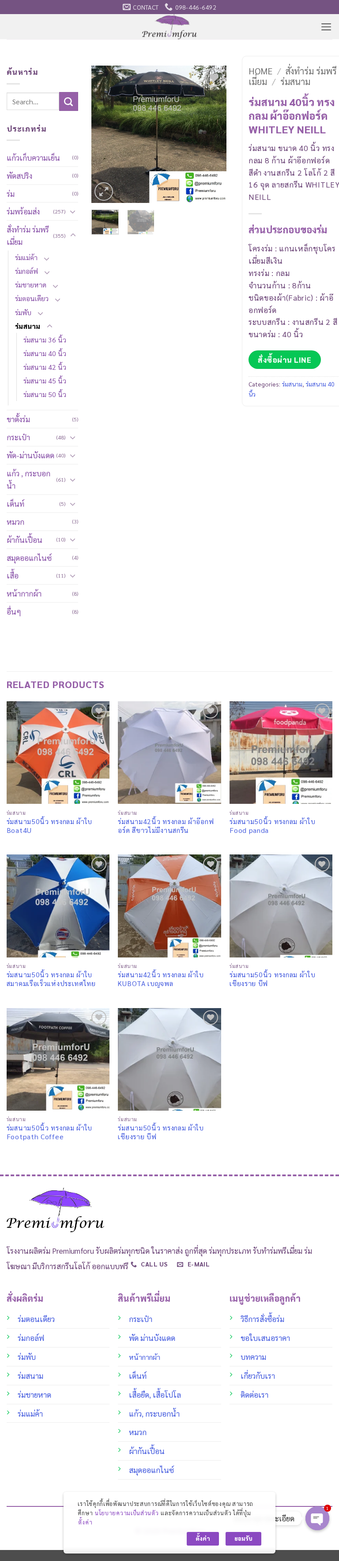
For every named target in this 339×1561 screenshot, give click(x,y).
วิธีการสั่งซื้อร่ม (262, 1319)
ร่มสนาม (27, 326)
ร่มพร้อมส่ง (23, 211)
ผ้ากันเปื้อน (24, 539)
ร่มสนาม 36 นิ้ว (44, 339)
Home (260, 71)
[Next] (213, 134)
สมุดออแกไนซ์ (29, 557)
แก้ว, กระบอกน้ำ (154, 1413)
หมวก (15, 521)
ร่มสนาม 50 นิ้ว (44, 394)
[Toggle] (73, 211)
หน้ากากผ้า (24, 593)
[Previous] (105, 134)
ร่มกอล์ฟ (26, 271)
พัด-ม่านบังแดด (30, 455)
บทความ (253, 1356)
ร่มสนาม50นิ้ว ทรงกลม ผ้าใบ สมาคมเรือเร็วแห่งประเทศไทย (51, 979)
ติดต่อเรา (254, 1394)
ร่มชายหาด (30, 284)
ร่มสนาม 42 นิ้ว (44, 367)
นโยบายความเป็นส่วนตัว (127, 1513)
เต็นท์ (15, 503)
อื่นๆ (14, 611)
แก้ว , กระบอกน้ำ (28, 479)
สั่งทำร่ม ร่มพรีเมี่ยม (28, 235)
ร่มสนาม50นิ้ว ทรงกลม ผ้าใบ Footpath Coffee (49, 1132)
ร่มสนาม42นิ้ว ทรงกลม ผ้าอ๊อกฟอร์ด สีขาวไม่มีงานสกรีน (166, 826)
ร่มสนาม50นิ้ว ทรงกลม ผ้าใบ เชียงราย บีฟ (272, 979)
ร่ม (11, 193)
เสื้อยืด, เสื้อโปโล (155, 1394)
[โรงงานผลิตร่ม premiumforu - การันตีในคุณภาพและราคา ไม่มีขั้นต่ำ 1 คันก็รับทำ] (169, 26)
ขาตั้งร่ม (18, 419)
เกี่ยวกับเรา (258, 1375)
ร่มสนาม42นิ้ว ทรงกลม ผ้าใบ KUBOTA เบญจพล (160, 979)
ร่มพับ (23, 312)
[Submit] (68, 101)
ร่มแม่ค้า (26, 257)
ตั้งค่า (85, 1522)
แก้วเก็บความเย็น (33, 157)
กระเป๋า (18, 437)
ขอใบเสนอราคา (265, 1338)
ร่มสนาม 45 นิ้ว (44, 380)
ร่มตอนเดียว (32, 298)
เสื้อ (13, 575)
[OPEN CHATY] (317, 1518)
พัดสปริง (19, 175)
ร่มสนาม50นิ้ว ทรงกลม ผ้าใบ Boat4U (49, 826)
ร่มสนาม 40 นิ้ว (44, 353)
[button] (326, 26)
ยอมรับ (243, 1538)
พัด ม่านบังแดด (152, 1338)
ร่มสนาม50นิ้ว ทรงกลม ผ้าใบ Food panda (272, 826)
